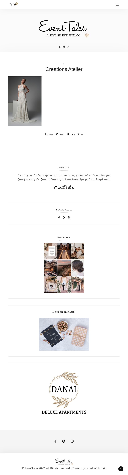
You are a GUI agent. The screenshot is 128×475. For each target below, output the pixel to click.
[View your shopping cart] (14, 4)
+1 (81, 134)
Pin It (72, 134)
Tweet (61, 134)
